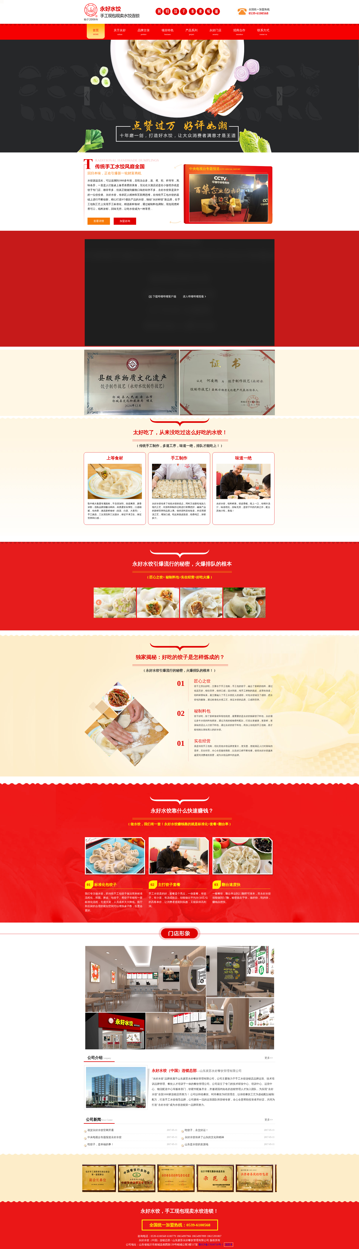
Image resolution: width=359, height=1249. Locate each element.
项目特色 (168, 32)
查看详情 (98, 221)
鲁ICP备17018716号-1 (211, 1244)
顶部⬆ (228, 1244)
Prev (99, 602)
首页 (96, 32)
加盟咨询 (125, 221)
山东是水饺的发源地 (196, 1144)
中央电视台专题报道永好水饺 (105, 1137)
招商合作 (239, 32)
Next (261, 602)
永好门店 (215, 32)
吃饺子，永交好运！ (196, 1130)
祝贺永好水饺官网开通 (101, 1130)
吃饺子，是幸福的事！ (101, 1144)
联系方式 (263, 32)
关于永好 (120, 32)
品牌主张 (144, 32)
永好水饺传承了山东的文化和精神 (204, 1137)
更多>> (269, 1057)
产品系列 (191, 32)
